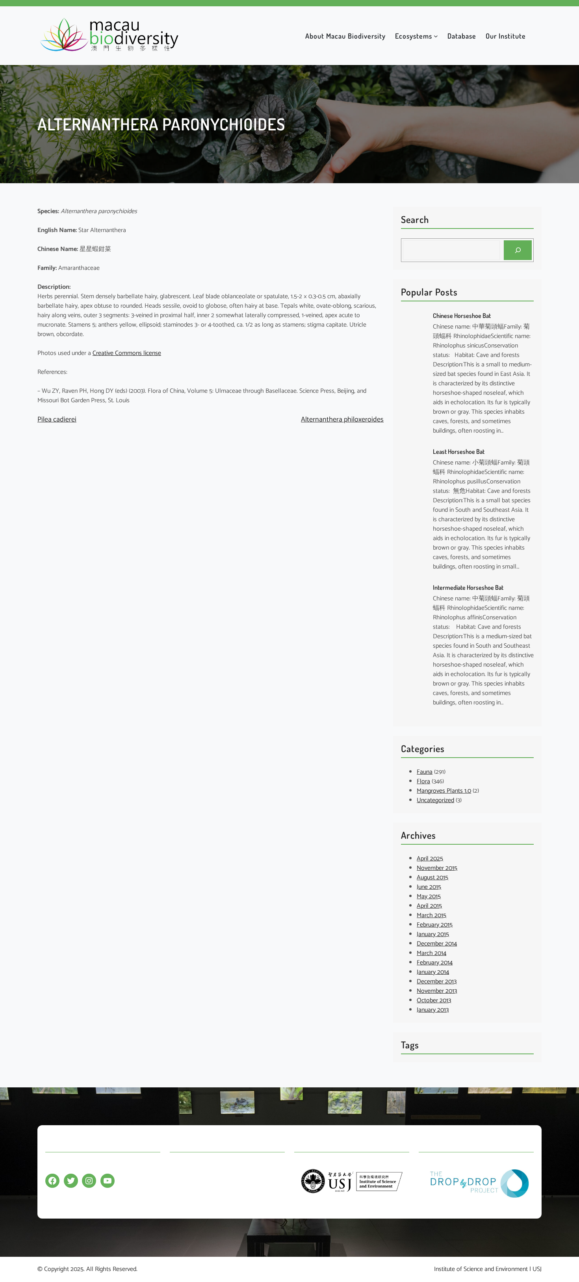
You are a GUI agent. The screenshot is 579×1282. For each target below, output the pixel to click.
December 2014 (437, 943)
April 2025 (430, 858)
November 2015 (437, 868)
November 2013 (437, 991)
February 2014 (435, 962)
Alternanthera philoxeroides (342, 419)
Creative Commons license (127, 353)
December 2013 (437, 981)
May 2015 (429, 896)
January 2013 (433, 1010)
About (178, 1181)
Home (178, 1166)
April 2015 (429, 906)
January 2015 (433, 934)
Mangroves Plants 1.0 (444, 791)
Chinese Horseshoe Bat (462, 316)
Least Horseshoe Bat (458, 451)
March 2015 (431, 915)
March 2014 (431, 953)
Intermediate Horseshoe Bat (468, 587)
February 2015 (435, 925)
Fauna (424, 772)
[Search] (518, 250)
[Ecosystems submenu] (436, 35)
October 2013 (434, 1000)
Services (180, 1197)
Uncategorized (435, 800)
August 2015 (432, 877)
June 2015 (429, 887)
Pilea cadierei (56, 419)
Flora (423, 781)
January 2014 (433, 972)
